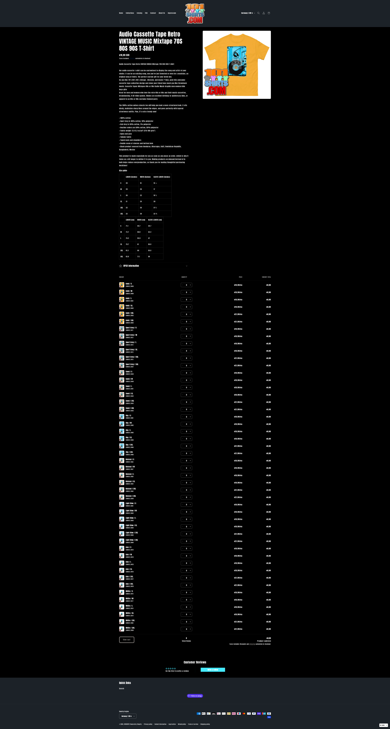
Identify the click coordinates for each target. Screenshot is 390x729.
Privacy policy (148, 724)
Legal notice (172, 724)
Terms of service (193, 724)
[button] (258, 13)
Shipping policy (205, 724)
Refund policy (182, 724)
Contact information (160, 724)
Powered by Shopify (136, 724)
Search (121, 688)
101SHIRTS (126, 724)
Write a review (213, 670)
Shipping (132, 58)
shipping (252, 644)
